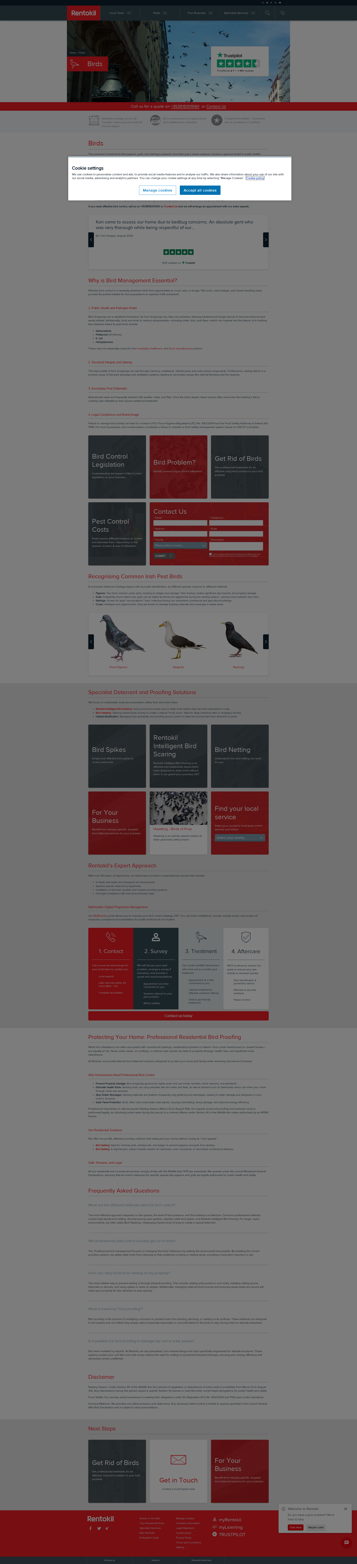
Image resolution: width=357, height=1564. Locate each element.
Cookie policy (255, 178)
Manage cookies (157, 190)
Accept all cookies (200, 190)
